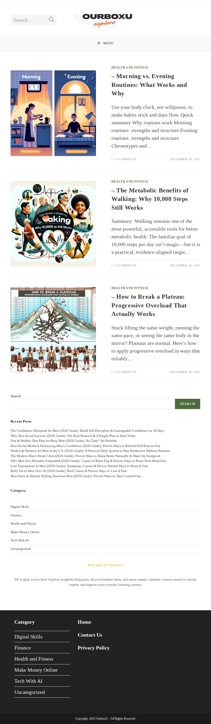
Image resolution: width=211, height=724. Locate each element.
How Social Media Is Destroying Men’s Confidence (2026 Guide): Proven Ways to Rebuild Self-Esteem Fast (85, 446)
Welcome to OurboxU (105, 565)
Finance (16, 515)
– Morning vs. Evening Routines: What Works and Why (149, 85)
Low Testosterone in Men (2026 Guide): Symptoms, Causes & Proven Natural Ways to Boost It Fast (79, 466)
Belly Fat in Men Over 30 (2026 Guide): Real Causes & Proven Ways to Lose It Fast (69, 471)
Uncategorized (21, 549)
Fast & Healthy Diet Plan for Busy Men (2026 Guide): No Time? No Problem (64, 441)
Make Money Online (25, 532)
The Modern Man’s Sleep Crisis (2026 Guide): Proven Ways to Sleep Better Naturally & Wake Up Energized (85, 456)
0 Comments (126, 159)
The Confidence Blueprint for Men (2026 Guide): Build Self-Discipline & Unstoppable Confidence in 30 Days (87, 431)
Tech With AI (20, 540)
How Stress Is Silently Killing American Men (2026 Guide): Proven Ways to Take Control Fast (76, 476)
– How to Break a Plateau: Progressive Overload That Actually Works (149, 305)
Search (16, 396)
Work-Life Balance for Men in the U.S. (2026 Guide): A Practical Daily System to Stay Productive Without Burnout (90, 451)
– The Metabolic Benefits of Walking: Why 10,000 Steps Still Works (149, 199)
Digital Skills (20, 507)
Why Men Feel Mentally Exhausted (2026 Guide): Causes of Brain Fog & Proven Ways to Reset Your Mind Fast (88, 461)
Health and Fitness (129, 67)
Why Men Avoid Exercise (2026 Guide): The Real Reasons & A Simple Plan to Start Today (73, 436)
